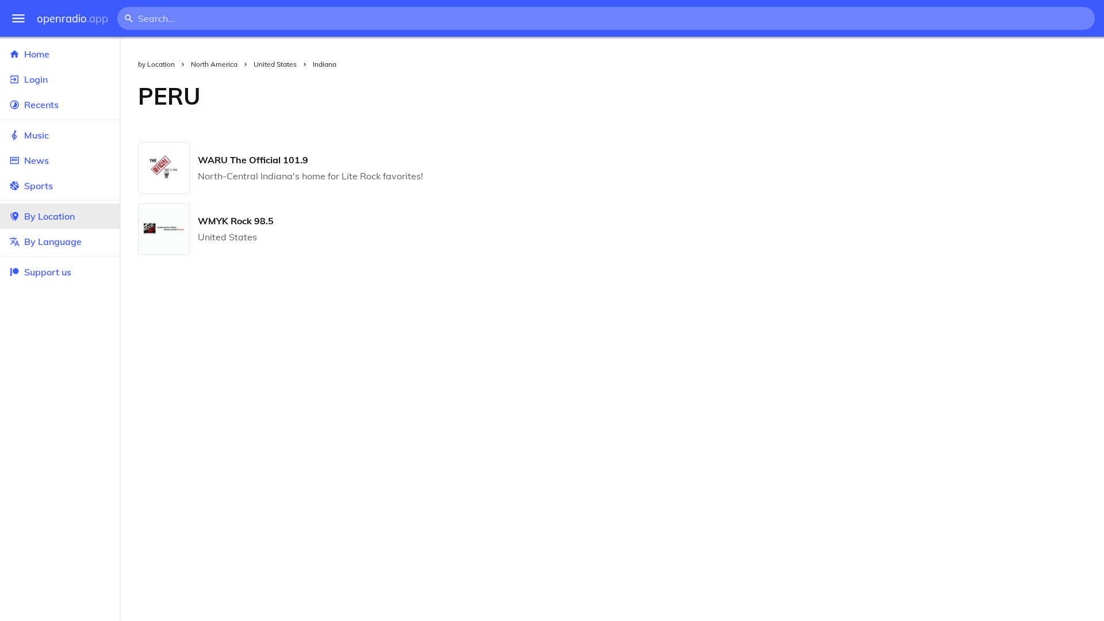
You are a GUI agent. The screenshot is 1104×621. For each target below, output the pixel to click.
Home (36, 54)
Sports (38, 185)
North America (214, 64)
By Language (53, 241)
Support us (47, 272)
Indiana (324, 64)
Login (36, 79)
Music (36, 135)
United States (275, 64)
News (36, 160)
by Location (156, 64)
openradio (72, 18)
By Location (49, 216)
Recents (41, 104)
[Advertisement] (661, 96)
